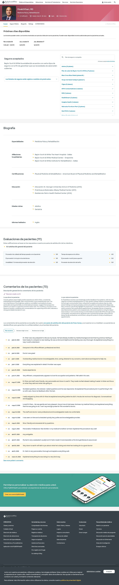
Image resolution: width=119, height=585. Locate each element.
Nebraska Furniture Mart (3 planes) (73, 106)
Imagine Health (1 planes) (70, 102)
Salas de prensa (61, 539)
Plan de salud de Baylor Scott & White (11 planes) (78, 71)
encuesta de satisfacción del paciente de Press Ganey (63, 323)
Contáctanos (61, 543)
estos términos (111, 61)
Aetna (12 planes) (67, 66)
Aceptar (109, 571)
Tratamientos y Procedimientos (12, 543)
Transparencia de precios (39, 536)
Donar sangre (83, 532)
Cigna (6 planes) (67, 84)
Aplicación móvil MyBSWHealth (12, 546)
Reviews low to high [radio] (38, 330)
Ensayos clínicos (101, 546)
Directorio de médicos (10, 532)
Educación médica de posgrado (106, 532)
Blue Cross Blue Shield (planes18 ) (73, 75)
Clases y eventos (8, 525)
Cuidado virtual (8, 529)
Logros (59, 529)
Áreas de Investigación (103, 543)
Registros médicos (37, 532)
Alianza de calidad (62, 536)
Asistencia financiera (38, 543)
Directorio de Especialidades (12, 539)
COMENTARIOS (39, 24)
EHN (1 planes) (66, 93)
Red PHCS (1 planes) (68, 111)
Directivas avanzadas (38, 546)
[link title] (9, 2)
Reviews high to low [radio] (22, 330)
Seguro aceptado (37, 539)
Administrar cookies (94, 571)
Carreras (99, 529)
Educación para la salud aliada (105, 536)
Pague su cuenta (37, 529)
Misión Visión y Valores (63, 525)
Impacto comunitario (63, 532)
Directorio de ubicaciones (11, 536)
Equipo (5, 24)
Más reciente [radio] (9, 330)
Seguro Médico (14, 24)
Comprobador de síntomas (40, 525)
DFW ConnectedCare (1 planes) (72, 89)
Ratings (31, 24)
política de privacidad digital (71, 580)
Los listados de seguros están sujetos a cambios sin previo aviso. (28, 79)
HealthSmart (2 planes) (69, 97)
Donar (81, 529)
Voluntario (82, 525)
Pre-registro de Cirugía (38, 550)
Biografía (23, 24)
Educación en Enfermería (104, 539)
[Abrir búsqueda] (114, 2)
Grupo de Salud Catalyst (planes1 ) (73, 80)
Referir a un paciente (102, 525)
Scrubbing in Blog (37, 553)
